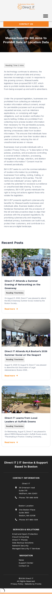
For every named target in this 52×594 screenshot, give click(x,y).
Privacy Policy (17, 584)
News (21, 560)
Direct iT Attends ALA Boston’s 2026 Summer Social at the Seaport (26, 353)
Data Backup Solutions (22, 543)
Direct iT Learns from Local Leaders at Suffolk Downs (21, 419)
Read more (10, 309)
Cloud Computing (20, 537)
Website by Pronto (33, 584)
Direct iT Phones (20, 540)
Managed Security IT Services (26, 548)
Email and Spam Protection (25, 534)
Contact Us (26, 24)
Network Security (20, 545)
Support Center (26, 563)
